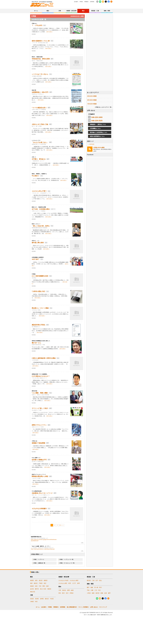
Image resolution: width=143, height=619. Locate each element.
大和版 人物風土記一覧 (39, 563)
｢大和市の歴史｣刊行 (38, 291)
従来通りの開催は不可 (39, 460)
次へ (61, 525)
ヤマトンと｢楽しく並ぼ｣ (40, 408)
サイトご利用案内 (83, 607)
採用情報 (92, 1)
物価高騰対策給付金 (36, 536)
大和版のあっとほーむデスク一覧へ (103, 107)
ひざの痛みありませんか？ (41, 376)
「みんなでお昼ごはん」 (40, 142)
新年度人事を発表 (38, 242)
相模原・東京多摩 (71, 10)
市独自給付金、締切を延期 (41, 59)
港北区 (41, 580)
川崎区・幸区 (34, 601)
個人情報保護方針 (72, 607)
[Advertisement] (99, 57)
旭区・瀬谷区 (34, 583)
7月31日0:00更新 (92, 104)
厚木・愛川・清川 (63, 593)
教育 (49, 107)
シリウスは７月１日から (40, 74)
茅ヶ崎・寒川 (98, 587)
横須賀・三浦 (95, 10)
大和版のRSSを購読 (99, 147)
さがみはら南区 (74, 580)
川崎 (59, 10)
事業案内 (86, 1)
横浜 (48, 10)
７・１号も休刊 (37, 25)
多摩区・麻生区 (44, 598)
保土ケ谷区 (43, 589)
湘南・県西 (107, 10)
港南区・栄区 (34, 586)
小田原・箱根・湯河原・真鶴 (95, 593)
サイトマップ (103, 607)
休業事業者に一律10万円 (40, 92)
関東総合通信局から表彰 (40, 476)
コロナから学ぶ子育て (39, 191)
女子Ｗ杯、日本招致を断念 (41, 209)
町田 (69, 583)
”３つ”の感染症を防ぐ (39, 108)
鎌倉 (92, 587)
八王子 (74, 583)
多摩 (78, 583)
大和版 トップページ (38, 559)
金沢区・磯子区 (34, 589)
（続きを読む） (49, 31)
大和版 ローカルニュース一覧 (66, 563)
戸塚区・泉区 (42, 583)
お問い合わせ (94, 607)
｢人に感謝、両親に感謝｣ (40, 393)
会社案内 (76, 1)
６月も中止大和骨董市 (39, 508)
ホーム (36, 10)
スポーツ (53, 209)
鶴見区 (49, 589)
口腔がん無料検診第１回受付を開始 (44, 358)
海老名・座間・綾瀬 (67, 590)
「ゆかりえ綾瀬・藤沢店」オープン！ (41, 546)
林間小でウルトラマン (39, 425)
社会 (45, 25)
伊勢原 (71, 593)
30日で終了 (35, 259)
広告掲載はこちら (95, 128)
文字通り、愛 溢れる (39, 159)
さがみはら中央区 (63, 580)
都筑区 (46, 580)
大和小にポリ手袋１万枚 (40, 124)
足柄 (105, 593)
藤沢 (88, 587)
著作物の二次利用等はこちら (98, 132)
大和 (60, 590)
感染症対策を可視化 (38, 325)
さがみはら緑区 (63, 583)
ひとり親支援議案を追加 (40, 276)
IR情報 (81, 1)
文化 (50, 74)
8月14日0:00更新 (92, 100)
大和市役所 (91, 144)
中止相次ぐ (35, 176)
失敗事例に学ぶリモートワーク (42, 493)
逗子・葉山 (99, 580)
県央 (83, 10)
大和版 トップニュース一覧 (66, 559)
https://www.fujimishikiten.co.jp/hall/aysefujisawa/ (43, 549)
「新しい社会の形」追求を (41, 226)
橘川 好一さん (36, 343)
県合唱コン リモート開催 (40, 308)
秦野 (109, 593)
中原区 (52, 598)
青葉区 (32, 580)
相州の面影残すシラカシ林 (41, 41)
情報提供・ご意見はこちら (98, 124)
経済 (52, 58)
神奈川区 (32, 591)
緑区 (36, 580)
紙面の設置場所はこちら (97, 136)
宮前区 (32, 598)
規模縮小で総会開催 (38, 443)
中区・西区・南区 (44, 586)
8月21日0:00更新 (92, 96)
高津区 (37, 598)
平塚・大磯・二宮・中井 (94, 590)
